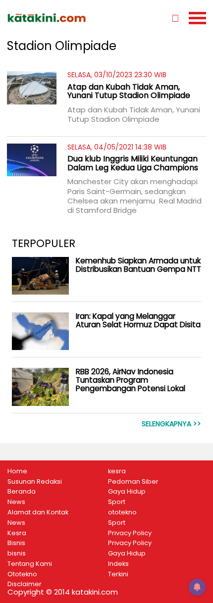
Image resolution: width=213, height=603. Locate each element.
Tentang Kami (29, 563)
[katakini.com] (56, 18)
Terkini (118, 574)
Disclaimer (24, 584)
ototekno (122, 512)
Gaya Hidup (127, 491)
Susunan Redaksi (34, 481)
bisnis (16, 553)
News (16, 502)
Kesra (16, 533)
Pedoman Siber (133, 481)
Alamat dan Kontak (37, 512)
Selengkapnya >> (171, 424)
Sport (116, 502)
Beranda (21, 491)
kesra (117, 471)
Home (17, 471)
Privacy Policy (130, 533)
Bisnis (16, 543)
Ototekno (22, 574)
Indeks (118, 563)
